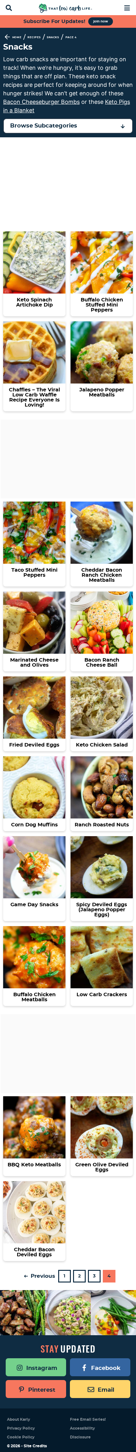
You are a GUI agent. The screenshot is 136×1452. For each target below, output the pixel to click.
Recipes (34, 37)
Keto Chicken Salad (102, 744)
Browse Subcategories (43, 126)
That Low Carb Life (65, 8)
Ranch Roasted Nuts (102, 824)
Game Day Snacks (34, 904)
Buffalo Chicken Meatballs (34, 997)
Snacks (53, 37)
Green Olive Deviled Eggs (101, 1167)
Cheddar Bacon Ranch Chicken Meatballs (101, 575)
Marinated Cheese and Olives (34, 663)
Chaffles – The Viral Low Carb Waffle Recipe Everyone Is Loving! (34, 397)
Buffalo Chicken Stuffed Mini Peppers (102, 304)
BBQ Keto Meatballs (34, 1164)
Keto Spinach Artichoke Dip (34, 302)
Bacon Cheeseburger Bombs (41, 101)
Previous (42, 1276)
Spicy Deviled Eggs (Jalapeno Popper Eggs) (101, 909)
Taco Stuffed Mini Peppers (34, 573)
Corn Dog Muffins (34, 824)
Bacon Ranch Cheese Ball (101, 663)
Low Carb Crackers (102, 994)
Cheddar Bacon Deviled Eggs (34, 1252)
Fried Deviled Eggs (34, 744)
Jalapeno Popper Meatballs (101, 392)
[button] (127, 7)
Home (17, 37)
